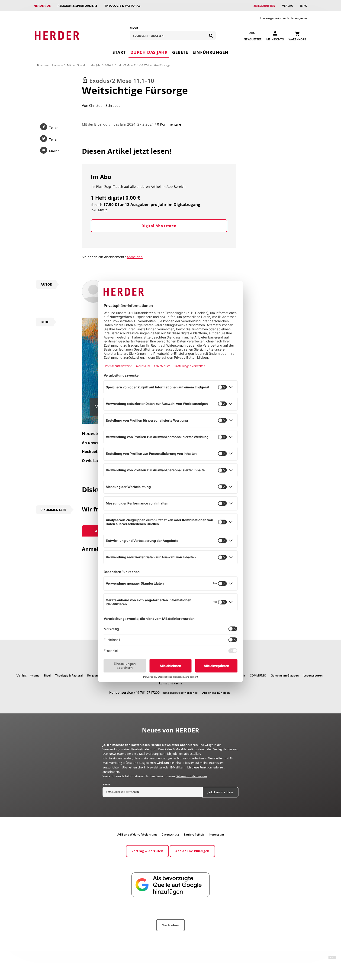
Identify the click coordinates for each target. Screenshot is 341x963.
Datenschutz (170, 834)
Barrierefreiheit (193, 834)
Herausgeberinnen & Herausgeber (283, 18)
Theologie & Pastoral (122, 5)
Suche (134, 28)
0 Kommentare (169, 124)
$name (34, 675)
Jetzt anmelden (220, 792)
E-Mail (106, 784)
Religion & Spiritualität (77, 5)
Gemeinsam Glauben (285, 675)
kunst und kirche (170, 683)
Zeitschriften (264, 5)
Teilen (53, 127)
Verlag (287, 5)
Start (119, 52)
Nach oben (171, 925)
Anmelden (135, 257)
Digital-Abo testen (159, 225)
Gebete (180, 52)
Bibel (47, 675)
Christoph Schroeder (105, 105)
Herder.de (42, 5)
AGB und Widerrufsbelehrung (137, 834)
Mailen (54, 151)
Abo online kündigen (216, 692)
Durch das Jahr (148, 52)
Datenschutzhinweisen (191, 776)
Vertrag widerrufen (148, 851)
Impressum (216, 834)
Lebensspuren (313, 675)
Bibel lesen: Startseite (50, 65)
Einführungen (210, 52)
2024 (108, 65)
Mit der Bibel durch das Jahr (84, 65)
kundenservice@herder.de (180, 692)
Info (303, 5)
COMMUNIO (258, 675)
